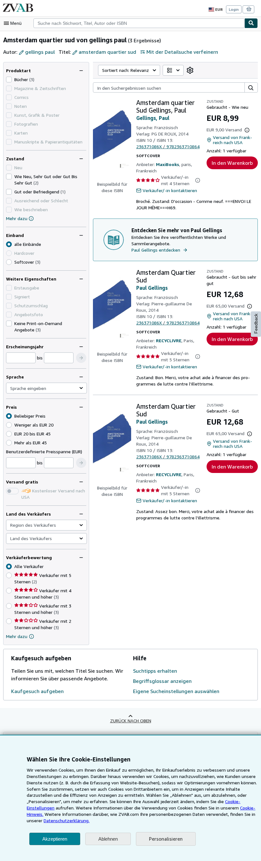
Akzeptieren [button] (54, 839)
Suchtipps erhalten (155, 671)
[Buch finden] (251, 23)
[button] (81, 358)
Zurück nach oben (130, 720)
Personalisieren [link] (166, 839)
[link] (190, 70)
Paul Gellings (152, 288)
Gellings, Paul (152, 118)
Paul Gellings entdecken (155, 250)
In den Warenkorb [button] (232, 163)
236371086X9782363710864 (168, 146)
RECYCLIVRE (168, 340)
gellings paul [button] (40, 52)
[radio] (9, 262)
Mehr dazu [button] (16, 636)
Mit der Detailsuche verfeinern (182, 52)
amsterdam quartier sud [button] (107, 52)
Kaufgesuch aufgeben (37, 691)
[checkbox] (9, 79)
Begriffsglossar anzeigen (162, 681)
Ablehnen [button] (108, 839)
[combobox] (138, 23)
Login (234, 9)
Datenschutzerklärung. (66, 820)
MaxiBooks (167, 164)
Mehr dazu (16, 218)
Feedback (255, 324)
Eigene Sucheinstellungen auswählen (176, 691)
